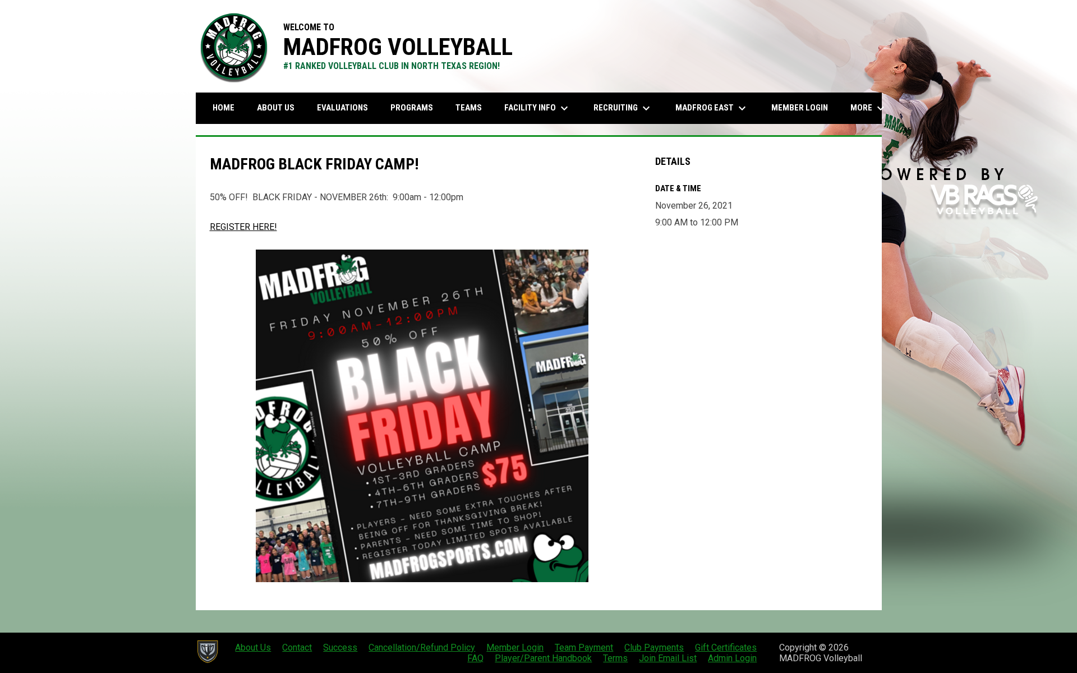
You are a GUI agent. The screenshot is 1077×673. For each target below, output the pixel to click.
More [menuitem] (868, 108)
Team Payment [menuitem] (584, 647)
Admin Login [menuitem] (732, 658)
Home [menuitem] (223, 108)
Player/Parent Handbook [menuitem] (543, 658)
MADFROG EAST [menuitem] (712, 108)
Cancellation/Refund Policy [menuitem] (422, 647)
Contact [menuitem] (297, 647)
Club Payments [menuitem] (654, 647)
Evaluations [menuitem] (342, 108)
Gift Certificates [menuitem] (726, 647)
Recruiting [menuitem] (623, 108)
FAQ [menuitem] (475, 658)
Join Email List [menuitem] (668, 658)
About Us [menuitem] (275, 108)
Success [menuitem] (340, 647)
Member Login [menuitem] (799, 108)
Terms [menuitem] (615, 658)
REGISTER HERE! (243, 227)
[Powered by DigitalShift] (207, 651)
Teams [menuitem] (468, 108)
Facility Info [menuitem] (537, 108)
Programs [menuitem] (411, 108)
